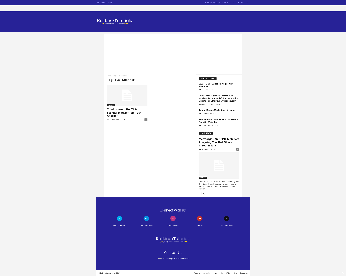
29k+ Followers (173, 226)
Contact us (243, 273)
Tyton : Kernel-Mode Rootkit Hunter (217, 110)
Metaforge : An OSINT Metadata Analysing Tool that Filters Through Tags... (219, 142)
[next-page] (203, 193)
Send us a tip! (218, 273)
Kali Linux (111, 105)
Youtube (200, 226)
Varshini (202, 104)
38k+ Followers (227, 226)
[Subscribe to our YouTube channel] (246, 3)
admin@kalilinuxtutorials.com (177, 259)
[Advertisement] (173, 52)
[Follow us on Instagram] (242, 3)
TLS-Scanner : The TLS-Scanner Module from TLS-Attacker (124, 113)
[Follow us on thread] (226, 218)
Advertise (207, 273)
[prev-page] (200, 193)
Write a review (231, 273)
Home (109, 76)
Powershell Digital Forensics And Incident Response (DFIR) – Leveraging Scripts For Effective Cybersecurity (218, 98)
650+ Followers (119, 226)
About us (197, 273)
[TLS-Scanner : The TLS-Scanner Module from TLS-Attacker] (127, 95)
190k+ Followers (146, 226)
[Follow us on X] (233, 3)
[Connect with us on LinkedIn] (238, 3)
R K (108, 119)
